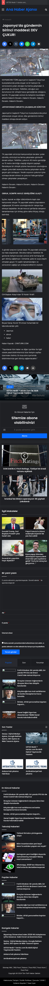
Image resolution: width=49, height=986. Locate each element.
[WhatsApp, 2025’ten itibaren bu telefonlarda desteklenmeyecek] (8, 868)
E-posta (5, 623)
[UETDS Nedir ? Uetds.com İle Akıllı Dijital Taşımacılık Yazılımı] (36, 739)
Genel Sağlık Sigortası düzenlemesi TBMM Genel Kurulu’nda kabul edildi (28, 715)
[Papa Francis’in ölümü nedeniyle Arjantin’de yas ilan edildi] (36, 523)
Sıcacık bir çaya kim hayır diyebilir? (10, 559)
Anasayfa (7, 20)
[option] (24, 387)
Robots (24, 967)
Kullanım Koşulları (19, 983)
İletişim (15, 980)
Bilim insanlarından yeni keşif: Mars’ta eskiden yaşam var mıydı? (31, 845)
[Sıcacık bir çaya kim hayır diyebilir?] (13, 548)
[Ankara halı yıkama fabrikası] (12, 764)
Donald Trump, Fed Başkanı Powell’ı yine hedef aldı (11, 533)
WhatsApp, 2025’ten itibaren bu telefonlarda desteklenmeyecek (31, 866)
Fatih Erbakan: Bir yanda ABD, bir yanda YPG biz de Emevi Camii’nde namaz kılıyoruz (31, 672)
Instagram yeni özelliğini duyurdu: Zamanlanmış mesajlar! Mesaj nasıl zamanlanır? (31, 856)
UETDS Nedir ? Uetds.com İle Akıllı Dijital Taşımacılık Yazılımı (34, 751)
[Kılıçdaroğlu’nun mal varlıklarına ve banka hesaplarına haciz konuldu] (9, 694)
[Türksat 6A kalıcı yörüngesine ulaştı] (8, 836)
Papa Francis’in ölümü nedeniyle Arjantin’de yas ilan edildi (35, 533)
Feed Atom (41, 967)
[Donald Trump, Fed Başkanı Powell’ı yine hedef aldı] (13, 523)
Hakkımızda (8, 980)
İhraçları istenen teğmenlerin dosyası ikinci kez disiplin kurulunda (30, 683)
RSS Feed (17, 967)
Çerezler (36, 980)
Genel (10, 389)
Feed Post (24, 970)
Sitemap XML (7, 967)
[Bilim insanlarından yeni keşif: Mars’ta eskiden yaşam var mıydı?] (8, 847)
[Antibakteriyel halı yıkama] (36, 764)
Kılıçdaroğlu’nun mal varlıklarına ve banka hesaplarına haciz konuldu (31, 694)
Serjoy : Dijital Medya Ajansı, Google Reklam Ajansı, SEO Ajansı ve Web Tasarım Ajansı (11, 737)
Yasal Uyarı (31, 983)
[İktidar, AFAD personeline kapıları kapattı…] (9, 705)
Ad (3, 613)
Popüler (8, 662)
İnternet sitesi (7, 633)
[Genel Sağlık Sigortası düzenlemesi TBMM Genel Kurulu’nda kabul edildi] (9, 714)
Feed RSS (32, 967)
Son (24, 662)
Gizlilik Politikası (25, 980)
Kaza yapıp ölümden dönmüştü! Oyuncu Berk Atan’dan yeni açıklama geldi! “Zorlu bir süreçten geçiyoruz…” (36, 558)
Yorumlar (40, 662)
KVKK (42, 980)
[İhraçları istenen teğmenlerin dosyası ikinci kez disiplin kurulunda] (9, 684)
